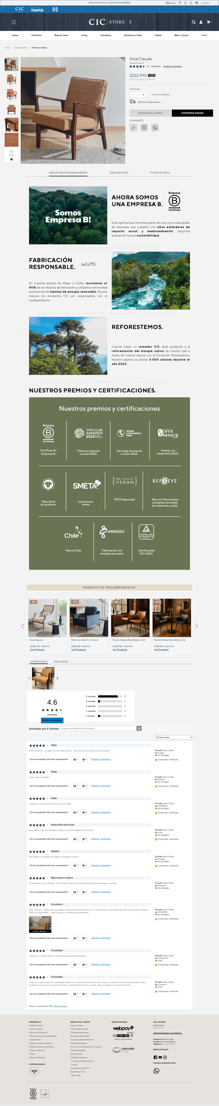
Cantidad (135, 89)
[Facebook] (155, 1057)
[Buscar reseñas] (139, 728)
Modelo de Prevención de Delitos (41, 1047)
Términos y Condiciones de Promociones (85, 1047)
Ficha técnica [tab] (160, 172)
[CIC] (19, 9)
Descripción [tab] (119, 172)
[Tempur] (37, 9)
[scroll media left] (29, 678)
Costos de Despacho (78, 1050)
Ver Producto (37, 649)
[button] (200, 22)
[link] (204, 35)
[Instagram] (165, 1057)
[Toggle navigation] (14, 22)
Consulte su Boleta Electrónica (81, 1061)
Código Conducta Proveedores (40, 1043)
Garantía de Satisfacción (79, 1033)
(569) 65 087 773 (168, 1044)
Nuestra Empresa (35, 1025)
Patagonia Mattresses (37, 1058)
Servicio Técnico (76, 1054)
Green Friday (75, 1075)
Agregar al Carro (150, 113)
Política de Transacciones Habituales (42, 1036)
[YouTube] (160, 1057)
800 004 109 (158, 1028)
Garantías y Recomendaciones (82, 1040)
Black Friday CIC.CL (78, 1072)
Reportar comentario (101, 759)
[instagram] (145, 127)
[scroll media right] (57, 678)
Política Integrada (35, 1029)
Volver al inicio (60, 1006)
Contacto (73, 1065)
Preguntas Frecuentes (78, 1058)
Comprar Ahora (192, 113)
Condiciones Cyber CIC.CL (80, 1068)
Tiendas (32, 1054)
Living (7, 48)
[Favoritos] (119, 159)
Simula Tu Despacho (149, 101)
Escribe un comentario (172, 66)
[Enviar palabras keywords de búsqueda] (193, 22)
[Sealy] (55, 9)
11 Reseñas (156, 66)
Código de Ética (35, 1040)
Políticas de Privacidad (79, 1029)
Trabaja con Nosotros (37, 1050)
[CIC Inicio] (107, 22)
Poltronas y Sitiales (39, 48)
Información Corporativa (38, 1033)
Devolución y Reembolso (79, 1036)
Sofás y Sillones (21, 48)
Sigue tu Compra (76, 1025)
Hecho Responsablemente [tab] (68, 172)
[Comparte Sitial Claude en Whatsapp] (156, 127)
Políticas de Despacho (78, 1043)
